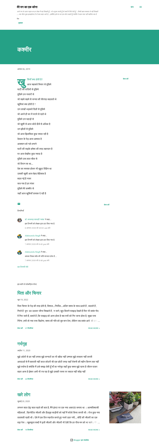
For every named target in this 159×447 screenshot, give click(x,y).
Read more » (94, 328)
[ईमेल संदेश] (18, 204)
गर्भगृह (22, 344)
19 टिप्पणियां (29, 430)
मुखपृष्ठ (20, 23)
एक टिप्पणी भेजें (22, 267)
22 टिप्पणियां (29, 379)
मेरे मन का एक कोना (27, 7)
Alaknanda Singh (32, 235)
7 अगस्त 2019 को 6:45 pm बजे (37, 244)
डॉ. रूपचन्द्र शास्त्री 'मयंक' (35, 219)
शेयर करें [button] (125, 79)
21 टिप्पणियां (29, 328)
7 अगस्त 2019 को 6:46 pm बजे (37, 260)
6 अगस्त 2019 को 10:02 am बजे (37, 228)
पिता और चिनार (29, 293)
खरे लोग (23, 394)
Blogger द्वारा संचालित (81, 440)
